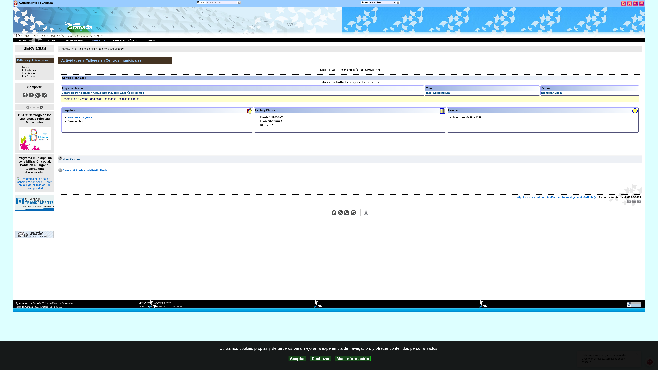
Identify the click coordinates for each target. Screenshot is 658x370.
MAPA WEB (144, 303)
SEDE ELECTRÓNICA (125, 40)
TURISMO (150, 40)
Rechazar (320, 358)
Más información (352, 358)
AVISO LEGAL (146, 307)
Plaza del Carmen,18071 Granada (32, 306)
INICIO (22, 40)
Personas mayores (80, 117)
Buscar (201, 2)
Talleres (26, 67)
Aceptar (297, 358)
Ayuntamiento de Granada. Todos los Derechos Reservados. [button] (44, 305)
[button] (398, 2)
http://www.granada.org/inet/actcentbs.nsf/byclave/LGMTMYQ (556, 197)
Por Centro (28, 76)
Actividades (29, 70)
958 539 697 (56, 306)
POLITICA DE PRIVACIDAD (168, 307)
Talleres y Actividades (111, 48)
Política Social (86, 48)
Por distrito (28, 73)
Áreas (365, 2)
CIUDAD (52, 40)
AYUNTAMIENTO (74, 40)
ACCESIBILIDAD (162, 303)
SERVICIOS (98, 40)
